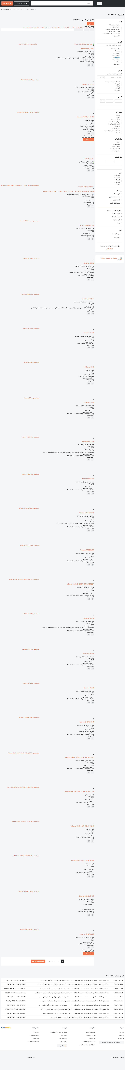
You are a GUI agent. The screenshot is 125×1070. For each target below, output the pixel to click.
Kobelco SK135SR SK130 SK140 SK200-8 (79, 792)
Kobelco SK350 (89, 263)
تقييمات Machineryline (89, 1041)
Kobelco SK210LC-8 (87, 550)
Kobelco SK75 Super (87, 225)
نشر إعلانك (89, 139)
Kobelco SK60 (89, 367)
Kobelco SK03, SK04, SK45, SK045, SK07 (79, 757)
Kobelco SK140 (89, 688)
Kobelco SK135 (118, 1013)
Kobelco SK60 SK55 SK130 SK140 (82, 826)
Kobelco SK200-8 (88, 442)
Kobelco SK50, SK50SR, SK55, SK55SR (80, 584)
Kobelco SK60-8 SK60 (86, 722)
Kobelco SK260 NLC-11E (85, 117)
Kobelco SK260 (118, 1009)
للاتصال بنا (121, 1038)
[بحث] (91, 3)
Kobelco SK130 (118, 1017)
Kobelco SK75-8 (88, 654)
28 (49, 961)
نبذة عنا (122, 1032)
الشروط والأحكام (90, 1032)
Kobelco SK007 (89, 159)
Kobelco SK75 (118, 984)
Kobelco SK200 (118, 980)
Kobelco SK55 (118, 997)
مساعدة (121, 1035)
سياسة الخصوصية (90, 1035)
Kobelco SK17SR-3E (87, 934)
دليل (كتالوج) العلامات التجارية (87, 1044)
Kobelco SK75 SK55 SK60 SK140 (82, 860)
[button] (92, 65)
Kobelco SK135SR (88, 84)
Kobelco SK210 (89, 333)
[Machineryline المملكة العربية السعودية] (114, 3)
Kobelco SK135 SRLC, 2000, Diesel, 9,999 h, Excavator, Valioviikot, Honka (68, 191)
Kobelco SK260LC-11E (86, 896)
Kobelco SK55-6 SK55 (86, 513)
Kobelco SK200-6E (87, 49)
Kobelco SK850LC (88, 299)
